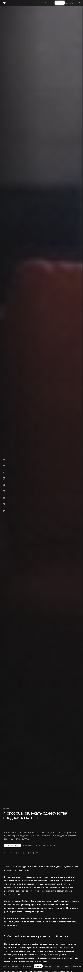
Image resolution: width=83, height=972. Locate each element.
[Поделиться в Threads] (47, 845)
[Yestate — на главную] (4, 3)
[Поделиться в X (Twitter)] (54, 845)
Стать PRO (58, 2)
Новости (66, 966)
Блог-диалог (27, 966)
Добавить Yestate (13, 845)
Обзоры (57, 966)
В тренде (48, 966)
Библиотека (77, 966)
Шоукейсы (16, 966)
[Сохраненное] (73, 3)
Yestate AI (43, 3)
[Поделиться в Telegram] (40, 845)
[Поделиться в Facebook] (36, 845)
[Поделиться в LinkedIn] (51, 845)
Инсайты (38, 966)
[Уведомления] (75, 3)
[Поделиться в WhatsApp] (44, 845)
